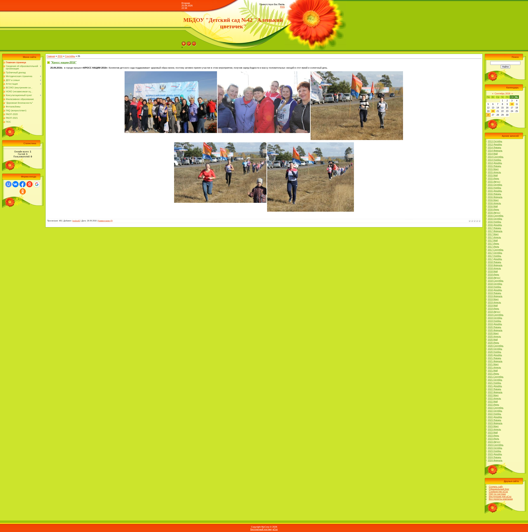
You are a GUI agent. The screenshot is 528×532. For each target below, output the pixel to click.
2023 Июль (493, 438)
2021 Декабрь (495, 386)
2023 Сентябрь (495, 445)
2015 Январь (494, 166)
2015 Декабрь (495, 191)
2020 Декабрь (495, 355)
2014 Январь (494, 147)
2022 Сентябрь (495, 407)
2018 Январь (494, 262)
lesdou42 (76, 221)
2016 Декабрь (495, 225)
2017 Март (493, 234)
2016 (60, 56)
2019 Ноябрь (494, 321)
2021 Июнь (493, 373)
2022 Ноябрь (494, 414)
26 (488, 115)
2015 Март (493, 169)
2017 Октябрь (495, 253)
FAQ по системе (497, 494)
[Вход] (194, 43)
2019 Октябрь (495, 318)
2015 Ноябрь (494, 187)
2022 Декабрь (495, 417)
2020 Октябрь (495, 349)
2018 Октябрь (495, 284)
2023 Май (493, 432)
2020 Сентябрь (495, 345)
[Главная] (184, 43)
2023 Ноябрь (494, 451)
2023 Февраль (495, 423)
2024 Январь (494, 457)
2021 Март (493, 364)
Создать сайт (496, 486)
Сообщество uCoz (498, 491)
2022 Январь (494, 389)
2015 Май (493, 175)
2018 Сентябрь (495, 280)
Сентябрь (70, 56)
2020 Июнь (493, 342)
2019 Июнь (493, 308)
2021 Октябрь (495, 380)
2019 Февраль (495, 296)
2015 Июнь (493, 178)
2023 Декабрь (495, 454)
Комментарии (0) (105, 221)
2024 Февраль (495, 460)
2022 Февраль (495, 392)
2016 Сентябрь (495, 215)
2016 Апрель (494, 203)
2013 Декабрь (495, 144)
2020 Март (493, 333)
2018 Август (494, 277)
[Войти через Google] (36, 184)
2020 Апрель (494, 336)
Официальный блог (499, 489)
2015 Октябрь (495, 184)
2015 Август (494, 181)
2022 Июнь (493, 404)
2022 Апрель (494, 398)
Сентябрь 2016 (502, 93)
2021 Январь (494, 358)
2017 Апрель (494, 237)
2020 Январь (494, 327)
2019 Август (494, 311)
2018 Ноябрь (494, 287)
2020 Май (493, 339)
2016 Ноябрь (494, 222)
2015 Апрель (494, 172)
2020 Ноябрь (494, 352)
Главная (51, 56)
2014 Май (493, 153)
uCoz (275, 529)
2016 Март (493, 200)
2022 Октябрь (495, 411)
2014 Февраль (495, 150)
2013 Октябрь (495, 141)
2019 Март (493, 299)
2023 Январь (494, 420)
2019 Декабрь (495, 324)
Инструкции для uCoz (500, 496)
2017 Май (493, 240)
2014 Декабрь (495, 163)
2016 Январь (494, 194)
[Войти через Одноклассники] (23, 191)
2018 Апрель (494, 268)
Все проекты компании (501, 499)
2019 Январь (494, 293)
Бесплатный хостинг (261, 529)
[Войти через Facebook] (22, 184)
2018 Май (493, 271)
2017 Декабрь (495, 259)
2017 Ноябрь (494, 256)
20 (493, 111)
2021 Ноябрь (494, 383)
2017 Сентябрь (495, 249)
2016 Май (493, 206)
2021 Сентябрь (495, 376)
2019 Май (493, 305)
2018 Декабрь (495, 290)
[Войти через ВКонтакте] (15, 184)
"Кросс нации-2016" (64, 62)
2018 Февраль (495, 265)
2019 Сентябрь (495, 315)
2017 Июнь (493, 243)
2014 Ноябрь (494, 160)
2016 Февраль (495, 197)
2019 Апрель (494, 302)
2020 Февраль (495, 330)
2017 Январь (494, 228)
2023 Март (493, 426)
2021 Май (493, 370)
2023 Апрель (494, 429)
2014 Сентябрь (495, 157)
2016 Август (494, 212)
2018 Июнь (493, 274)
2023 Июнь (493, 435)
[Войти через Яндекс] (29, 184)
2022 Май (493, 401)
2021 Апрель (494, 367)
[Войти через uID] (8, 184)
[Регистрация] (189, 43)
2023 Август (494, 442)
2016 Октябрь (495, 218)
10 (512, 104)
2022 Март (493, 395)
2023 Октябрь (495, 448)
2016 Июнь (493, 209)
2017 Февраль (495, 231)
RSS (282, 7)
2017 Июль (493, 246)
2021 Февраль (495, 361)
